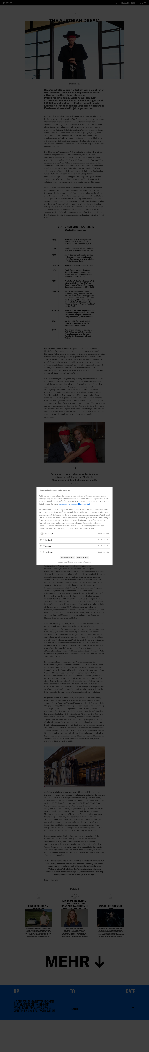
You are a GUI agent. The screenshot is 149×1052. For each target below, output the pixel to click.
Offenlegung (87, 562)
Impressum (78, 562)
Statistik (48, 540)
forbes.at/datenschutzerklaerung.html (74, 504)
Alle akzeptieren (82, 557)
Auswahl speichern (67, 557)
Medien (47, 546)
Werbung (48, 552)
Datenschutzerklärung (65, 562)
